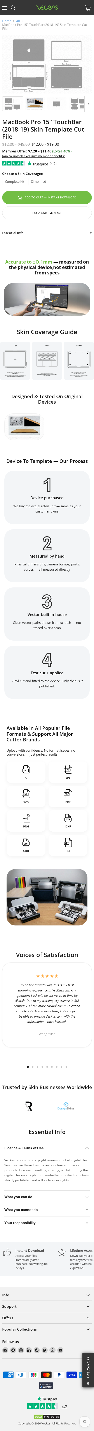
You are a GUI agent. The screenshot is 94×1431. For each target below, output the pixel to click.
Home (6, 21)
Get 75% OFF (88, 1367)
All (18, 21)
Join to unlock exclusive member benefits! (33, 156)
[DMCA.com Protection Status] (47, 1418)
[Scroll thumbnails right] (87, 104)
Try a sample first (47, 213)
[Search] (13, 8)
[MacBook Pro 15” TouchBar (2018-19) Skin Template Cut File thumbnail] (34, 104)
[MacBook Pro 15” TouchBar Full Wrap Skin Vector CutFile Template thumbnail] (12, 104)
